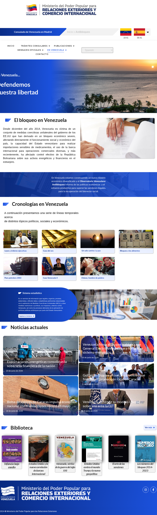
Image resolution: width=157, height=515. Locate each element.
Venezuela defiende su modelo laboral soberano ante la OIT (111, 404)
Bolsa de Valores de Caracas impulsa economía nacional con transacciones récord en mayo (41, 404)
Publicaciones (63, 46)
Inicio (70, 32)
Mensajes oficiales (29, 50)
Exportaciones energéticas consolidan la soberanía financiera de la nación (37, 364)
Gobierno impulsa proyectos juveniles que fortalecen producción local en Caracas (114, 377)
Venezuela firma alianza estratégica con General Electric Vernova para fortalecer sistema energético (113, 348)
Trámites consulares (34, 46)
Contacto (42, 54)
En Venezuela (55, 50)
